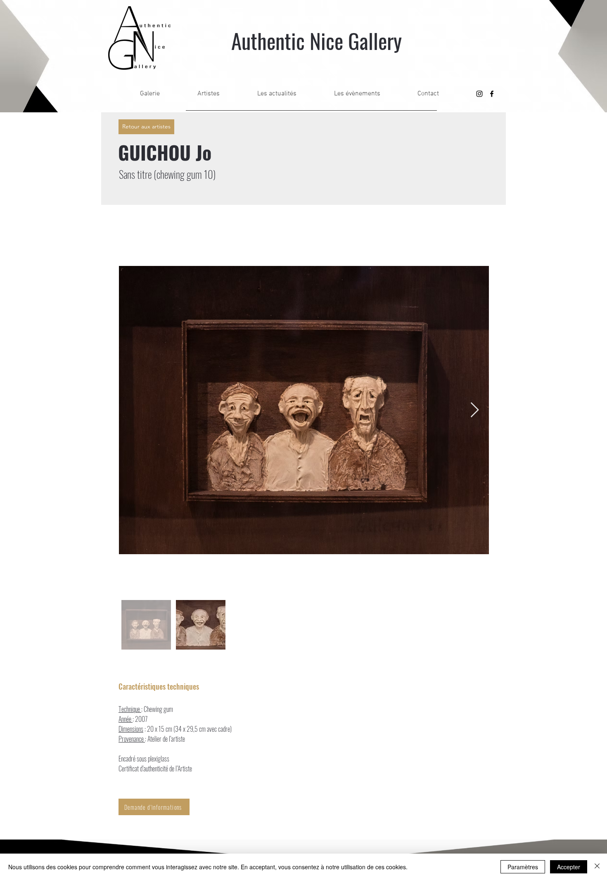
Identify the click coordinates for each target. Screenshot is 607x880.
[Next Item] (474, 410)
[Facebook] (492, 94)
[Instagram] (479, 94)
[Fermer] (597, 866)
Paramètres (522, 867)
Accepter (568, 867)
